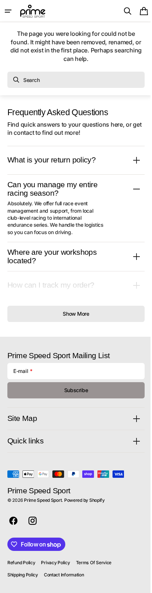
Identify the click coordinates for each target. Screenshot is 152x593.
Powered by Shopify (84, 500)
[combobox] (76, 80)
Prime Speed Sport (43, 500)
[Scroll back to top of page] (138, 584)
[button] (8, 11)
